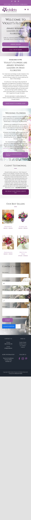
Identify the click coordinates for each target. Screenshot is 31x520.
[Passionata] (8, 236)
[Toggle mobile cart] (25, 9)
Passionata (8, 252)
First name (5, 272)
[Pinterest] (26, 358)
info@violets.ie (23, 4)
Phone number (6, 297)
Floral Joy (23, 227)
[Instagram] (23, 358)
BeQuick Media (18, 373)
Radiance (8, 227)
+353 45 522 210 (8, 344)
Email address (6, 280)
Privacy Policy (8, 359)
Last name (5, 289)
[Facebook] (19, 358)
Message (5, 306)
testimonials (6, 148)
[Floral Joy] (23, 210)
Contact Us (8, 361)
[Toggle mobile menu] (28, 9)
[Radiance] (8, 210)
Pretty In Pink (23, 253)
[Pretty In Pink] (23, 236)
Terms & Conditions (8, 358)
